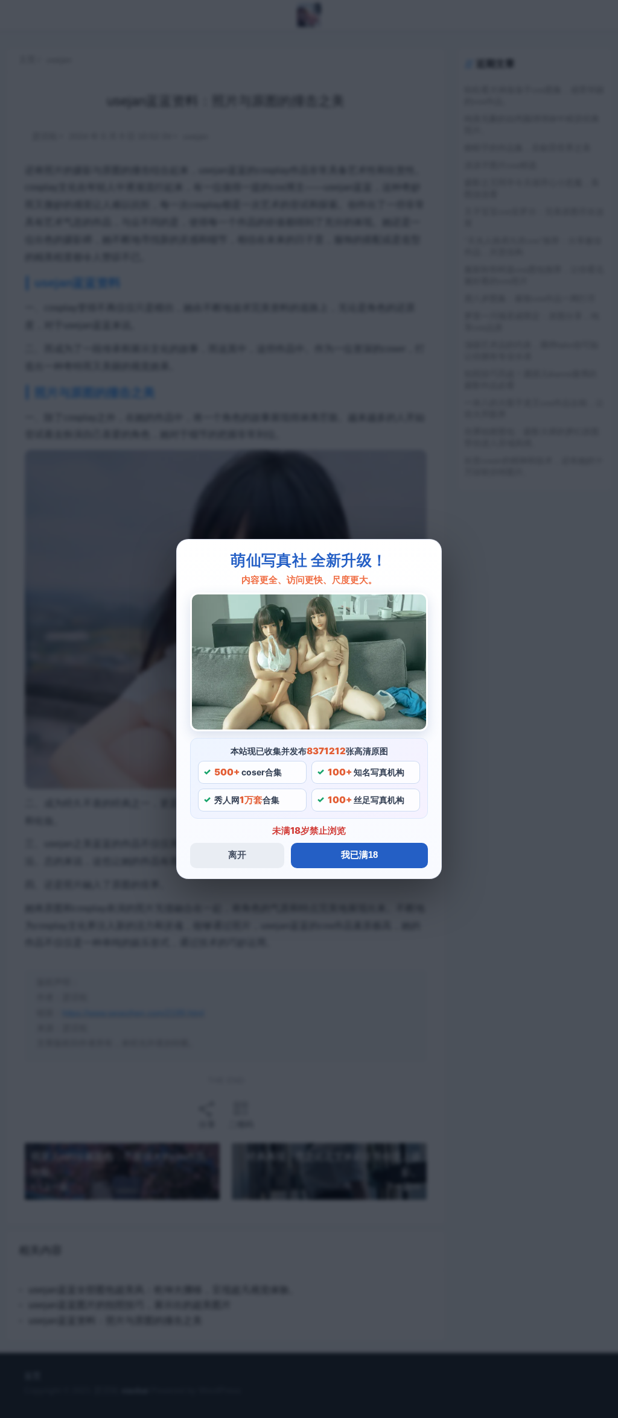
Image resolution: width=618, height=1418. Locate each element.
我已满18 (359, 854)
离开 (237, 854)
